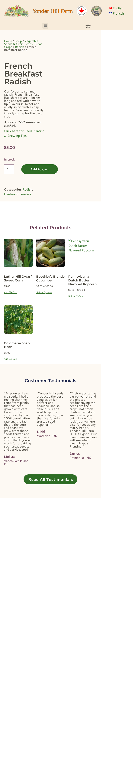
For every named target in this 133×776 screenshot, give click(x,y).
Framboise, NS (80, 457)
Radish (19, 47)
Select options (44, 292)
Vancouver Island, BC (16, 462)
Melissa (10, 457)
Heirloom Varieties (17, 194)
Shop (18, 41)
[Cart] (88, 25)
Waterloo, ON (47, 435)
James (75, 454)
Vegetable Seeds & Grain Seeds (21, 42)
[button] (45, 26)
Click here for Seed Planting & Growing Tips (24, 133)
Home (8, 41)
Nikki (41, 432)
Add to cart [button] (10, 292)
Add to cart (39, 169)
